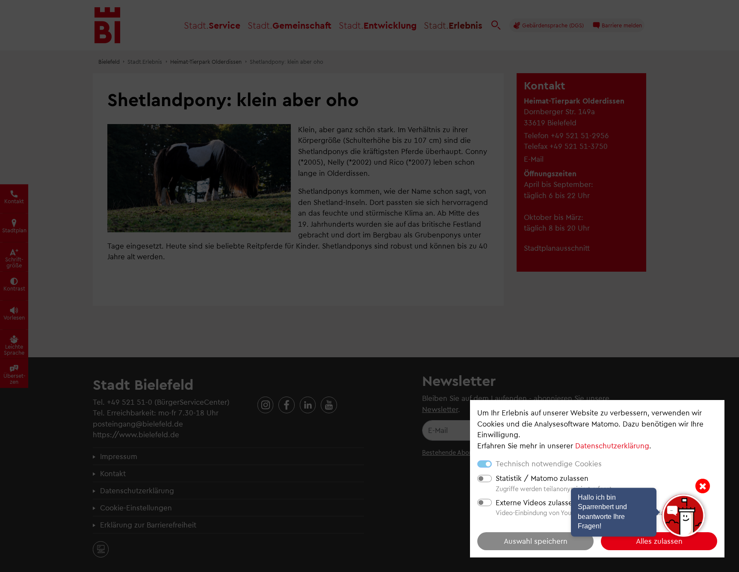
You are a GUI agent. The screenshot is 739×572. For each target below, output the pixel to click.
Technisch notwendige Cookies (549, 463)
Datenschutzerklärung (612, 445)
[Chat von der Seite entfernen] (702, 486)
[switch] (484, 478)
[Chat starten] (683, 515)
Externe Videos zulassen (536, 502)
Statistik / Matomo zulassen (542, 478)
